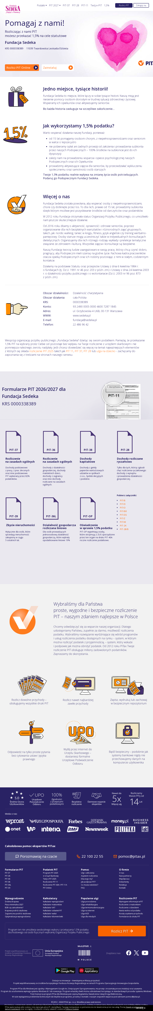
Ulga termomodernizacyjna (92, 907)
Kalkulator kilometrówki (53, 916)
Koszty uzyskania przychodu (131, 913)
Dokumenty (124, 882)
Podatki (41, 5)
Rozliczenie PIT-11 (50, 882)
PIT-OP (87, 516)
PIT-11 (84, 5)
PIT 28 (87, 351)
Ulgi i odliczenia (87, 873)
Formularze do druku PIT (129, 916)
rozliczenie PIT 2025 (41, 351)
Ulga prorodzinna (88, 901)
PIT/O (123, 507)
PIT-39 (13, 516)
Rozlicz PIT (124, 5)
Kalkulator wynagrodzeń (53, 901)
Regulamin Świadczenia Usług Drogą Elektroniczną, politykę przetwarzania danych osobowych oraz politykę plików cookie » (95, 1005)
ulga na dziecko (106, 351)
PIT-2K (123, 525)
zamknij (139, 1008)
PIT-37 (66, 5)
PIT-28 (75, 5)
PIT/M (123, 522)
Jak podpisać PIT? (88, 882)
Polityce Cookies (72, 1009)
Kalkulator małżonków (52, 904)
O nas (121, 873)
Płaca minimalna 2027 (14, 904)
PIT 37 (78, 351)
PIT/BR (123, 511)
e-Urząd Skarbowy (51, 876)
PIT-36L (51, 516)
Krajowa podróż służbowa (16, 910)
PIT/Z (122, 518)
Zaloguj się (141, 5)
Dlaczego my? (87, 879)
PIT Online (47, 888)
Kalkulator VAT (49, 907)
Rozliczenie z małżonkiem (130, 904)
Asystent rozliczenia (89, 876)
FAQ (83, 888)
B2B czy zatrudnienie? (14, 907)
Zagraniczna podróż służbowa (18, 913)
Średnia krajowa (12, 901)
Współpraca (124, 879)
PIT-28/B (124, 529)
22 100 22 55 (92, 856)
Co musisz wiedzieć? (89, 885)
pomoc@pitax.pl (131, 856)
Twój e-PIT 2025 (49, 879)
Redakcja (123, 885)
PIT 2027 (54, 5)
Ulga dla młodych (88, 916)
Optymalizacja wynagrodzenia (17, 916)
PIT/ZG (123, 514)
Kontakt (122, 888)
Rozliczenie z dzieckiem (129, 907)
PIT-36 (51, 450)
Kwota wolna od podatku (129, 910)
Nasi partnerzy (125, 876)
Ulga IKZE (85, 913)
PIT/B (122, 500)
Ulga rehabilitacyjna (89, 904)
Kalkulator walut (49, 913)
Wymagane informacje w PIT (131, 901)
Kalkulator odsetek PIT (52, 910)
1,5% (106, 5)
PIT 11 (69, 351)
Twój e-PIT (96, 5)
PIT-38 (88, 450)
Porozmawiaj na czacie (38, 856)
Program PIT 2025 (50, 873)
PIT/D (123, 504)
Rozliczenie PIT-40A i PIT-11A (55, 885)
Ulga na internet (87, 910)
